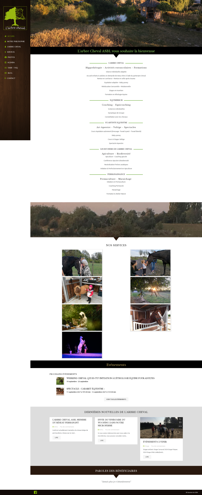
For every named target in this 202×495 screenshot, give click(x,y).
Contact (10, 78)
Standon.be (191, 492)
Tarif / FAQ (12, 68)
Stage (147, 446)
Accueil (10, 36)
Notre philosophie (16, 41)
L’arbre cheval (14, 47)
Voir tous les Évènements (116, 399)
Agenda (11, 62)
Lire (56, 437)
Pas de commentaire (67, 427)
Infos (56, 427)
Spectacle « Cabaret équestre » (86, 389)
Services (11, 52)
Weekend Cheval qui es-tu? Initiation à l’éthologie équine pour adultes (111, 378)
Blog (9, 73)
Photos (11, 57)
